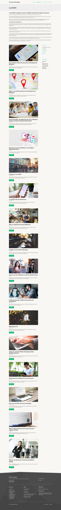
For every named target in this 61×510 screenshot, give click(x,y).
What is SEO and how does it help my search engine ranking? (21, 429)
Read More (11, 70)
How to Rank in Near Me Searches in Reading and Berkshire (23, 63)
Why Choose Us (13, 326)
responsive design (41, 493)
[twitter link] (26, 496)
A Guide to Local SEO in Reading (18, 249)
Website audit (44, 68)
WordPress (11, 492)
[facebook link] (28, 496)
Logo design (44, 67)
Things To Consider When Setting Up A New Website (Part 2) (21, 352)
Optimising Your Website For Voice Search (21, 378)
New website (44, 61)
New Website (38, 2)
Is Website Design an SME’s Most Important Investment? (21, 300)
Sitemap (51, 504)
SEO (42, 2)
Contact (50, 2)
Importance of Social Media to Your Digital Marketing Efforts (21, 148)
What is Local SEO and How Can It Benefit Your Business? (22, 91)
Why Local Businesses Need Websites (20, 224)
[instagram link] (24, 496)
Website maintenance (13, 494)
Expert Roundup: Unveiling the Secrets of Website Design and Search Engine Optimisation (23, 120)
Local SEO (10, 27)
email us (43, 53)
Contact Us (11, 481)
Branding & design (12, 491)
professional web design (47, 493)
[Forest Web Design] (9, 2)
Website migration (12, 497)
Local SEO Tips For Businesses (17, 199)
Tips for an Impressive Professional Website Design (21, 460)
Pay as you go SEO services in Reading (20, 403)
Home (34, 2)
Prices (46, 2)
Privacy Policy (46, 504)
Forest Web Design (15, 2)
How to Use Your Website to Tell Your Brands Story (23, 275)
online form (44, 51)
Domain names (12, 496)
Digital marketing (45, 63)
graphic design (41, 494)
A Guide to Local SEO (15, 174)
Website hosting (12, 495)
